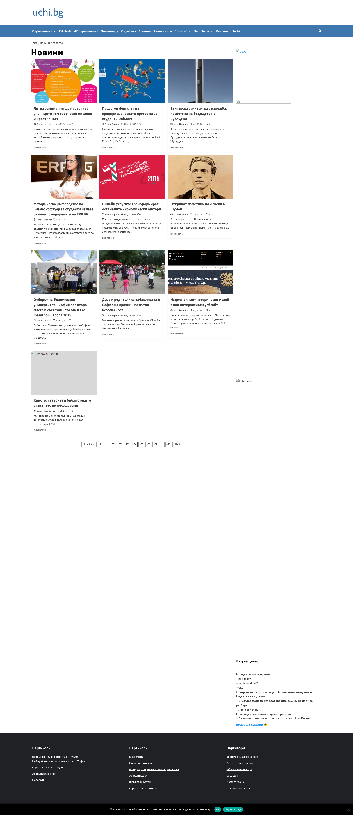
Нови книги (163, 31)
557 (155, 444)
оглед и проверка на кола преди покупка (154, 769)
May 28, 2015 (130, 124)
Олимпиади (110, 31)
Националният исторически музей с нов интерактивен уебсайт (199, 302)
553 (127, 444)
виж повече (40, 147)
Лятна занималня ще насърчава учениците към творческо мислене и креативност (63, 113)
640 (168, 444)
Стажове (145, 31)
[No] (348, 809)
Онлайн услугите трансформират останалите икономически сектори (131, 206)
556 (148, 444)
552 (120, 444)
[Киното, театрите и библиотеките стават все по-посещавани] (64, 373)
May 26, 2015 (130, 315)
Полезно (180, 31)
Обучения (128, 31)
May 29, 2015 (62, 124)
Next (177, 444)
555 (141, 444)
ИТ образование (86, 31)
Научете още (233, 809)
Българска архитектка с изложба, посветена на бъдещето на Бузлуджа (198, 113)
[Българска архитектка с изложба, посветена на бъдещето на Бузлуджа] (200, 81)
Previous (89, 444)
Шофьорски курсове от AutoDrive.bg (55, 756)
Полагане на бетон (238, 788)
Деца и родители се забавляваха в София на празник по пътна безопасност (131, 305)
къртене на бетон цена (143, 788)
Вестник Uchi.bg (228, 31)
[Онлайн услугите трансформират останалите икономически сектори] (132, 177)
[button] (320, 31)
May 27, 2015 (62, 219)
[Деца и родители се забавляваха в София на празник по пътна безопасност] (132, 272)
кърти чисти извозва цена (48, 767)
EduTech (65, 31)
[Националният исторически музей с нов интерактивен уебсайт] (200, 272)
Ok (218, 809)
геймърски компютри (239, 769)
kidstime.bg (136, 756)
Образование (42, 31)
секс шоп (232, 775)
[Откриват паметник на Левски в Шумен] (200, 177)
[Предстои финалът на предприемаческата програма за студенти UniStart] (132, 81)
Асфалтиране (138, 775)
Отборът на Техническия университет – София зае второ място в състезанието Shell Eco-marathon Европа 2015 (60, 307)
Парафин (38, 780)
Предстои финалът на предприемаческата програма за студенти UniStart (130, 113)
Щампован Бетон (140, 781)
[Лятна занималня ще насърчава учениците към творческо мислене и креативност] (64, 81)
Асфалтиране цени (44, 773)
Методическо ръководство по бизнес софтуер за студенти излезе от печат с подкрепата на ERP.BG (63, 209)
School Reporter (44, 124)
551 (113, 444)
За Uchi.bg (201, 31)
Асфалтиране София (240, 763)
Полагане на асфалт (142, 763)
